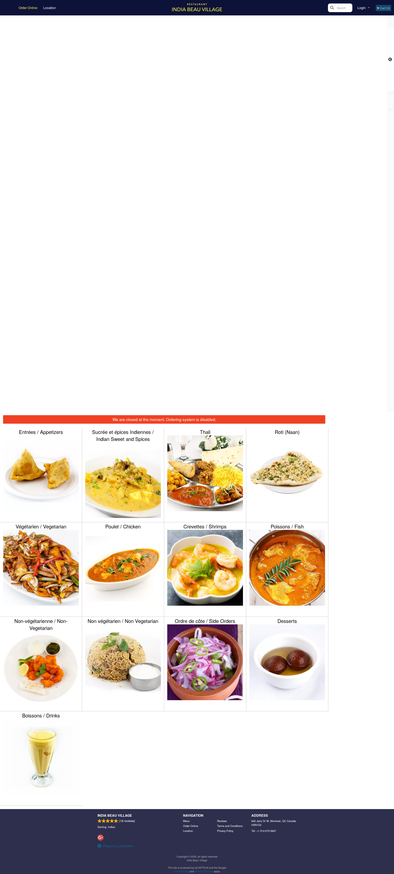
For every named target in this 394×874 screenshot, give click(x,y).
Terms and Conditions (230, 826)
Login (361, 7)
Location (49, 7)
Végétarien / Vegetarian (41, 526)
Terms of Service (204, 871)
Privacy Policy (225, 831)
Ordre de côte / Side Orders (205, 620)
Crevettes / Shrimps (205, 526)
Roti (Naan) (287, 431)
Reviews (222, 821)
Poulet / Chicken (123, 526)
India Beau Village (114, 815)
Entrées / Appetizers (41, 431)
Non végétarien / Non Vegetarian (123, 620)
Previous (390, 60)
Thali (205, 431)
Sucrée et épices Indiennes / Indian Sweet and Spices (123, 435)
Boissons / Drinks (41, 715)
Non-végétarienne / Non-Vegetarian (41, 624)
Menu (186, 821)
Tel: (263, 831)
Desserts (287, 620)
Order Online (28, 7)
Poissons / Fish (287, 526)
